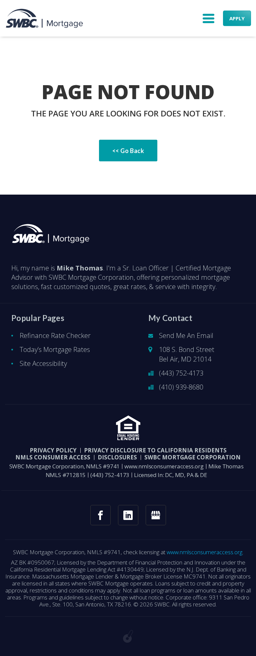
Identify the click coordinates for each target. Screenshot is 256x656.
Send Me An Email (186, 335)
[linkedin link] (128, 515)
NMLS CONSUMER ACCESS (52, 457)
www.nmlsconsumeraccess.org (164, 466)
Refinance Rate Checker (55, 335)
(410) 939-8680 (181, 387)
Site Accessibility (43, 363)
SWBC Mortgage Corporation (192, 457)
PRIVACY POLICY (53, 450)
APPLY (237, 18)
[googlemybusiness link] (156, 515)
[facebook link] (100, 515)
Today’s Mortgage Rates (55, 349)
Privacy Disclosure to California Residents (155, 450)
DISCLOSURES (117, 457)
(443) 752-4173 (181, 373)
